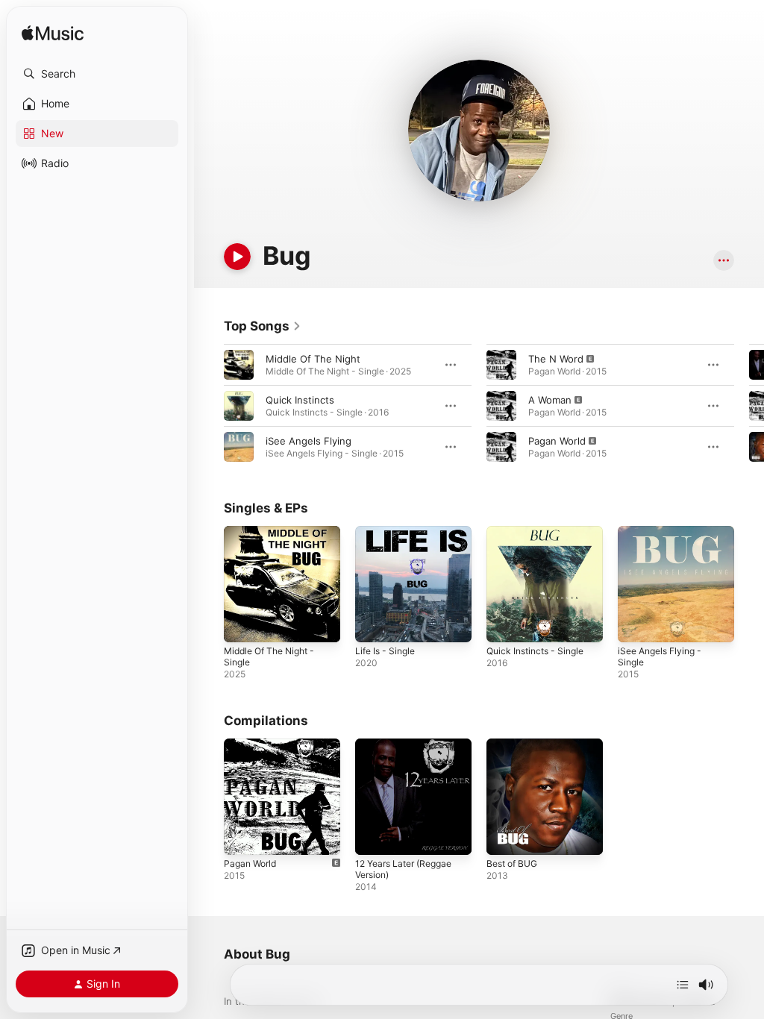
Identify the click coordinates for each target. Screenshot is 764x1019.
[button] (97, 74)
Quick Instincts (300, 400)
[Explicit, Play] (501, 365)
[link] (262, 326)
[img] (53, 34)
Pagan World (557, 441)
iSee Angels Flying (308, 441)
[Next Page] (749, 405)
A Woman (550, 400)
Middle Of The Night (313, 359)
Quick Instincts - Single (534, 650)
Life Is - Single (385, 650)
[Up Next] (683, 984)
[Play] (237, 256)
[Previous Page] (208, 405)
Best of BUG (511, 863)
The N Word (555, 359)
